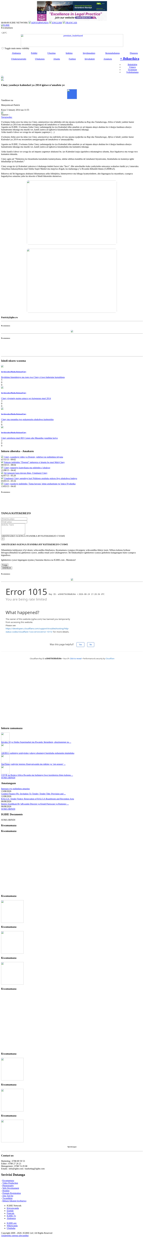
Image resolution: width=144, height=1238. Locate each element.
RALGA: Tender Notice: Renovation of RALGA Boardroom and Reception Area (37, 799)
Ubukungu (40, 59)
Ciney (24, 372)
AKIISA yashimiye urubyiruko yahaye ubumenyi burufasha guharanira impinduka (37, 753)
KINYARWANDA (40, 22)
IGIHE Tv (11, 1216)
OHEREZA (6, 568)
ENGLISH (57, 22)
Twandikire (7, 1198)
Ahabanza (16, 53)
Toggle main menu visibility (16, 48)
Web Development (10, 1188)
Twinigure (132, 69)
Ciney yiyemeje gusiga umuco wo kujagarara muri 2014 (26, 398)
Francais (10, 1213)
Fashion (72, 59)
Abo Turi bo (7, 1196)
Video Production (10, 1183)
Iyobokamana (132, 72)
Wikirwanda (12, 1225)
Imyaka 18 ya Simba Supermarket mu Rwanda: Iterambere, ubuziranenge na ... (36, 742)
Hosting (5, 1190)
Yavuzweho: (6, 117)
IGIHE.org (11, 1223)
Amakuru (108, 59)
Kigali (4, 30)
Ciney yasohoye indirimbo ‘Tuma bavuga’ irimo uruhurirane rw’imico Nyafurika (40, 484)
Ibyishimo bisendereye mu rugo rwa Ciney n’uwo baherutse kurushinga (33, 377)
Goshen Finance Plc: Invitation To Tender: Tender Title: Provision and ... (33, 794)
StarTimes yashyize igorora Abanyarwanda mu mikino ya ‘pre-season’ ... (33, 764)
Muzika (13, 372)
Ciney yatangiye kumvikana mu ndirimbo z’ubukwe (27, 467)
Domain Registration (11, 1193)
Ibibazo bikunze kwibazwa (14, 1201)
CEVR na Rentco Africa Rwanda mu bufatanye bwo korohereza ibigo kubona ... (37, 775)
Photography (8, 1185)
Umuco (132, 67)
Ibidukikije (132, 64)
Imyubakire (90, 59)
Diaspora (134, 53)
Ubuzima (51, 53)
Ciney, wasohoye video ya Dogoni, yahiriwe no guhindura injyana (33, 457)
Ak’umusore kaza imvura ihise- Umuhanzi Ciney (25, 473)
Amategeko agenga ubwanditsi (15, 1235)
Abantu (56, 59)
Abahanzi (19, 372)
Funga (4, 565)
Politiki (34, 53)
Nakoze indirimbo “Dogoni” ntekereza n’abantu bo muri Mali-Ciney (34, 462)
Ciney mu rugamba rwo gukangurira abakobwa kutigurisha (27, 419)
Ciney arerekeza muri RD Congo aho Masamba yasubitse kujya (29, 438)
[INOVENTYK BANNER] (72, 40)
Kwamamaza (8, 1180)
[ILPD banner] (72, 20)
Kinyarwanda (13, 1208)
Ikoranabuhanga (112, 53)
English (10, 1210)
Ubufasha (11, 1228)
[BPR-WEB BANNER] (72, 10)
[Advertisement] (72, 348)
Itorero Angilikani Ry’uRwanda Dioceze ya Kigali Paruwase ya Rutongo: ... (35, 804)
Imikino (69, 53)
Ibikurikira (129, 58)
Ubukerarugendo (18, 59)
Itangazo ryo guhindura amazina (15, 788)
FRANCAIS (71, 22)
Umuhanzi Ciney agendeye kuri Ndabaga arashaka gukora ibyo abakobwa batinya (40, 478)
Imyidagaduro (89, 53)
